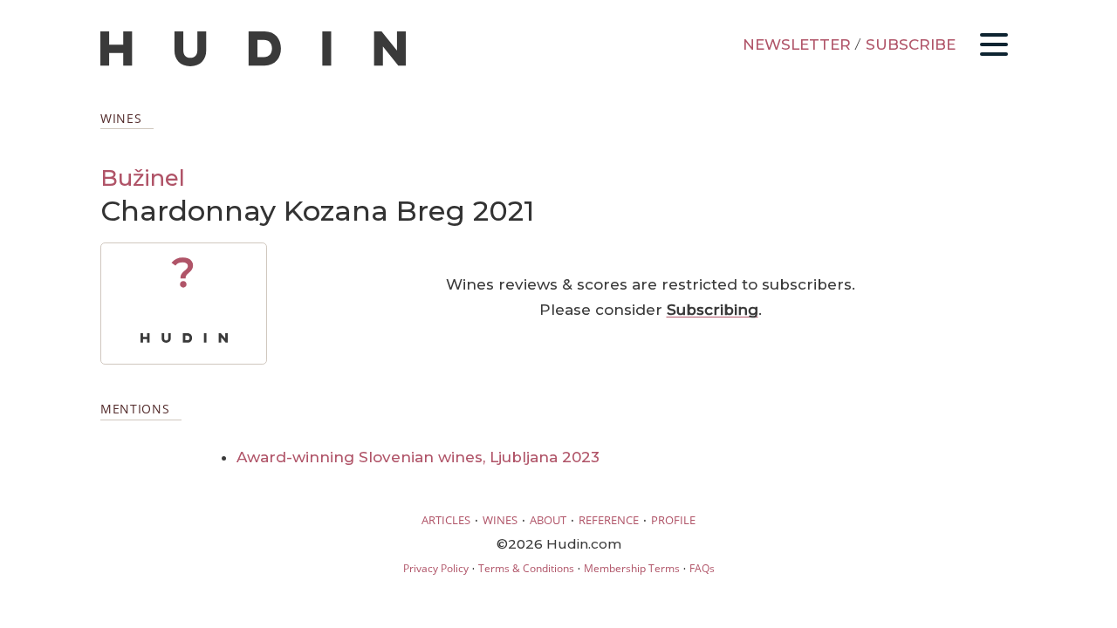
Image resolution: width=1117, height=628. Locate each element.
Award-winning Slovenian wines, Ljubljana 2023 (418, 457)
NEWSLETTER (797, 44)
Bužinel (142, 177)
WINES (500, 520)
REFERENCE (609, 520)
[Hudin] (253, 62)
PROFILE (673, 520)
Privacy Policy (436, 568)
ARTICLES (445, 520)
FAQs (702, 568)
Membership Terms (632, 568)
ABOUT (548, 520)
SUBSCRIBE (911, 44)
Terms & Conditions (526, 568)
